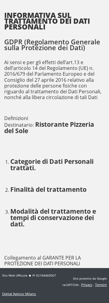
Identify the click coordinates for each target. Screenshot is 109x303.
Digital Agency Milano (19, 293)
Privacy (86, 284)
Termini (101, 284)
